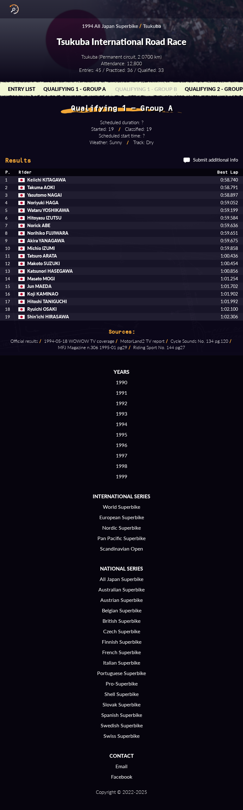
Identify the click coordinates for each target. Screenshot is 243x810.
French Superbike (121, 652)
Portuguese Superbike (121, 673)
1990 (121, 382)
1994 (121, 424)
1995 (121, 434)
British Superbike (121, 620)
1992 (121, 403)
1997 (121, 455)
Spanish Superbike (121, 714)
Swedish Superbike (122, 725)
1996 (121, 445)
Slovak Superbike (121, 704)
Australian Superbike (121, 589)
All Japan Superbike (121, 579)
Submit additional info (215, 159)
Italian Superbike (121, 662)
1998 (121, 465)
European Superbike (121, 517)
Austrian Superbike (121, 599)
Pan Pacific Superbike (121, 538)
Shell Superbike (121, 694)
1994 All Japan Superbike (110, 25)
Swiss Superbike (121, 735)
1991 (121, 392)
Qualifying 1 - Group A (74, 88)
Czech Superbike (121, 631)
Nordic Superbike (121, 527)
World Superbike (121, 506)
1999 (121, 476)
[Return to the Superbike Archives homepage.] (12, 9)
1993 (121, 413)
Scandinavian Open (121, 548)
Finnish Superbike (121, 641)
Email (121, 766)
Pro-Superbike (122, 683)
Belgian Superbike (121, 610)
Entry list (21, 88)
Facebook (121, 776)
